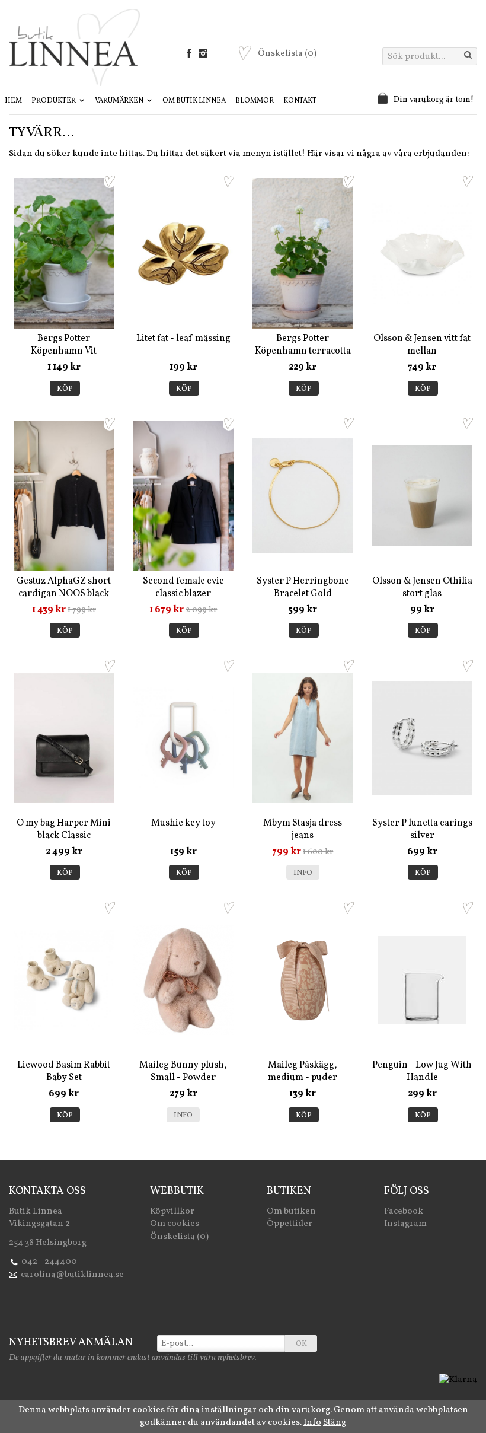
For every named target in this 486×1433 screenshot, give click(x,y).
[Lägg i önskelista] (110, 181)
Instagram (405, 1224)
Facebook (403, 1211)
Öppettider (289, 1224)
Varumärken (120, 101)
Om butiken (291, 1211)
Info (302, 873)
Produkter (54, 101)
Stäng (334, 1422)
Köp (65, 389)
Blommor (254, 101)
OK (301, 1344)
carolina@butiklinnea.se (72, 1275)
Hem (13, 101)
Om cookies (174, 1224)
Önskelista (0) (179, 1237)
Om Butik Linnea (194, 101)
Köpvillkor (172, 1211)
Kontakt (299, 101)
